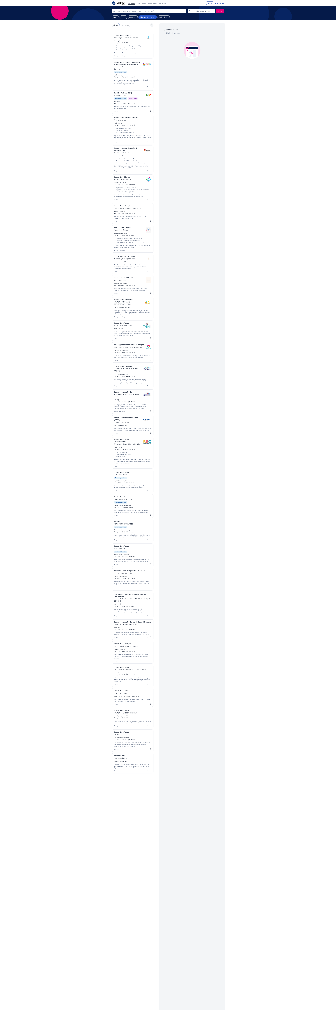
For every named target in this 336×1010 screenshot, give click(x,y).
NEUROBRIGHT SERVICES (123, 499)
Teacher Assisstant (120, 497)
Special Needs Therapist (122, 206)
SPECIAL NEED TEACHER (123, 227)
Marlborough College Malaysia (124, 259)
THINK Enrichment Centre (123, 326)
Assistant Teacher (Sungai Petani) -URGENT (129, 571)
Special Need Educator (122, 177)
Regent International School (123, 573)
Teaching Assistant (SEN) (123, 93)
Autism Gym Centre (121, 230)
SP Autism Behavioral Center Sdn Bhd (127, 444)
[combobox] (149, 11)
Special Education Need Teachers (126, 117)
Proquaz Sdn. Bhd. (120, 95)
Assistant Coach (119, 755)
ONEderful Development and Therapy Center (130, 670)
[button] (151, 25)
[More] (147, 55)
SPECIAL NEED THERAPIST (124, 278)
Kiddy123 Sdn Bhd (120, 758)
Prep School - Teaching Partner (125, 256)
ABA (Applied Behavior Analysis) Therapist (129, 344)
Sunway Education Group (123, 422)
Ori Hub (117, 735)
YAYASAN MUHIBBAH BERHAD (125, 713)
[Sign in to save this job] (150, 55)
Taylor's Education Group (122, 153)
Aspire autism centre (121, 280)
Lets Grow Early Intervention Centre (126, 624)
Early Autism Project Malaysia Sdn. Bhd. (128, 347)
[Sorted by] (151, 25)
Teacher (117, 521)
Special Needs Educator (122, 35)
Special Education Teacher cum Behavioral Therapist (132, 622)
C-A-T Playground (120, 475)
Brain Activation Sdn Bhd (122, 179)
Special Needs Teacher (122, 323)
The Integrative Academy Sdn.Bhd (126, 38)
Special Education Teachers (123, 366)
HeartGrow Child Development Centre (127, 208)
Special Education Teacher (123, 299)
